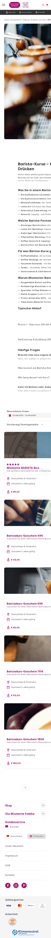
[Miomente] (26, 5)
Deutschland (16, 836)
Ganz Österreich (12, 20)
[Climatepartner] (25, 931)
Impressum (11, 855)
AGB (7, 865)
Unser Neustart (14, 846)
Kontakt (14, 826)
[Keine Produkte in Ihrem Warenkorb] (47, 5)
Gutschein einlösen (14, 5)
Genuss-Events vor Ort (34, 20)
